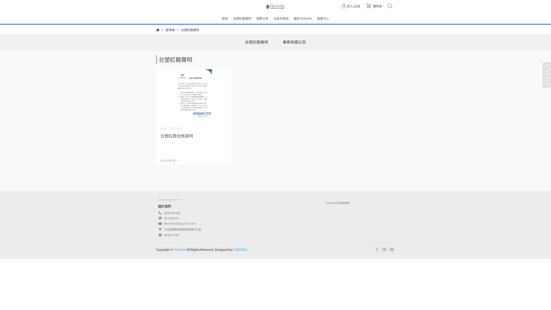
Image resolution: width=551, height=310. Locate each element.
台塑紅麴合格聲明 (176, 136)
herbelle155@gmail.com (180, 223)
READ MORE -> (169, 160)
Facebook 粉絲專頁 (337, 203)
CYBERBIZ (240, 249)
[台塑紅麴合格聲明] (193, 96)
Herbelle (180, 249)
